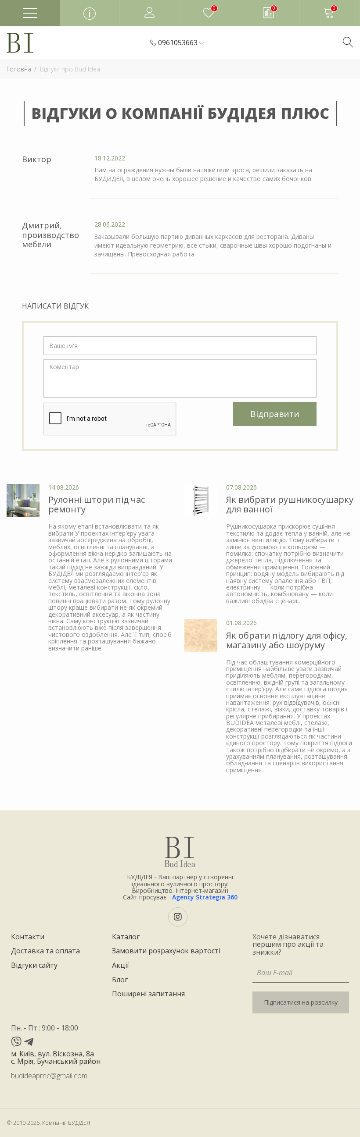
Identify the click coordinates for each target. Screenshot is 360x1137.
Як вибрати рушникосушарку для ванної (289, 504)
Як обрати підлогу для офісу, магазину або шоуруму (286, 640)
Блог (120, 980)
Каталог (126, 937)
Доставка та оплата (45, 951)
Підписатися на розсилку (301, 1002)
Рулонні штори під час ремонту (96, 504)
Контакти (27, 937)
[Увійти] (149, 13)
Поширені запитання (148, 994)
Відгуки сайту (34, 966)
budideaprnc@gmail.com (49, 1075)
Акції (120, 966)
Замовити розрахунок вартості (166, 951)
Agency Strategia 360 (205, 897)
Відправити (274, 413)
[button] (181, 43)
